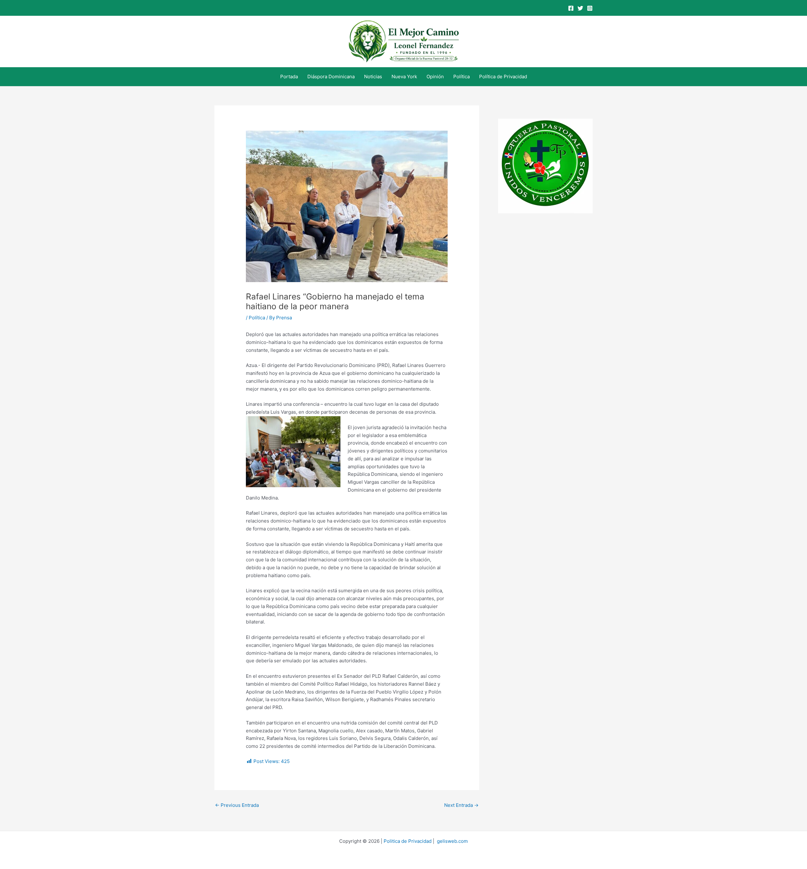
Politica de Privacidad (408, 841)
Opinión (435, 77)
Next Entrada (461, 805)
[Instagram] (590, 8)
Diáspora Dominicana (331, 77)
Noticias (373, 77)
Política (461, 77)
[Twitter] (580, 8)
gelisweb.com (452, 841)
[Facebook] (571, 8)
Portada (289, 77)
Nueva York (404, 77)
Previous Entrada (237, 805)
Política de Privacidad (503, 77)
